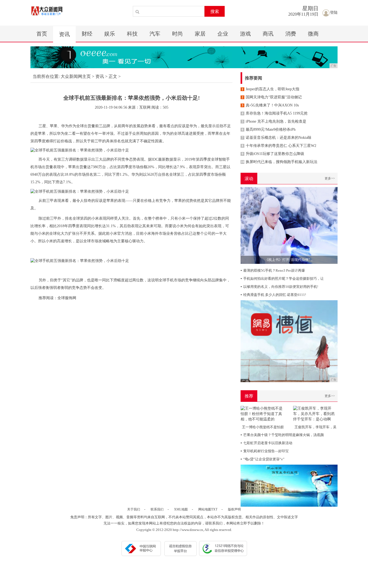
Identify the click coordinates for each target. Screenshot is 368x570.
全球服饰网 (66, 298)
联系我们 (157, 509)
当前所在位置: (46, 76)
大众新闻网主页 (76, 76)
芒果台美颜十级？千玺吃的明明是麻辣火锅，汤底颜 (282, 435)
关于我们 (133, 509)
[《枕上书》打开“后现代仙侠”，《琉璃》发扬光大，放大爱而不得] (289, 225)
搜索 (214, 11)
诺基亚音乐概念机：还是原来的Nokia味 (276, 138)
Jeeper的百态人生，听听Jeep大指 (270, 89)
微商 (313, 34)
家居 (200, 34)
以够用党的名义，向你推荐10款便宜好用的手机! (279, 287)
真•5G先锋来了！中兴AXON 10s (270, 105)
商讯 (268, 34)
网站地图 (204, 509)
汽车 (155, 34)
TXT (214, 509)
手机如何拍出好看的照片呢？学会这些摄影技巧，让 (282, 279)
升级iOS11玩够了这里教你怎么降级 (273, 154)
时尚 (177, 34)
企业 (222, 34)
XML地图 (181, 509)
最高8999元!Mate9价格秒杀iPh (269, 129)
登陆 (334, 13)
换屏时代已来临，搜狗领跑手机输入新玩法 (279, 162)
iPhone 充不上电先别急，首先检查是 (274, 121)
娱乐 (109, 34)
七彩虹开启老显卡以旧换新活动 (266, 443)
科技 (132, 34)
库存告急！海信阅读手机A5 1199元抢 (275, 113)
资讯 (64, 34)
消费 (290, 34)
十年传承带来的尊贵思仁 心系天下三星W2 (279, 146)
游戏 (245, 34)
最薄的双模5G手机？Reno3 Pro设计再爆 (273, 270)
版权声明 (234, 509)
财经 (87, 34)
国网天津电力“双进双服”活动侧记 (272, 97)
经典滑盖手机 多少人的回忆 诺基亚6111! (273, 295)
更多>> (330, 178)
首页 (41, 34)
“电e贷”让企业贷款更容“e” (262, 459)
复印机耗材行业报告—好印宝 (265, 451)
